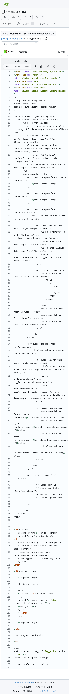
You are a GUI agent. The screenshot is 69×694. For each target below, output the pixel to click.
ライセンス (42, 691)
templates (18, 38)
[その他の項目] (65, 23)
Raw (7, 66)
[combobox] (20, 43)
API (55, 691)
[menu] (16, 691)
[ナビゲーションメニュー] (64, 4)
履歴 (27, 66)
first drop (22, 51)
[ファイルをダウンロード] (35, 66)
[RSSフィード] (5, 17)
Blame (17, 66)
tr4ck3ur (12, 11)
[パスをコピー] (46, 38)
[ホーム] (6, 4)
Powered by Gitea (24, 682)
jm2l (23, 11)
